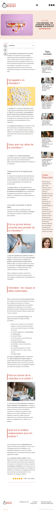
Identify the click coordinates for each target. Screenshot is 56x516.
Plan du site (33, 503)
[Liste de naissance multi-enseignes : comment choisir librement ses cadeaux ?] (47, 116)
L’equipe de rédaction (47, 503)
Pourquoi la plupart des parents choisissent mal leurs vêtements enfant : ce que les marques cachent (47, 105)
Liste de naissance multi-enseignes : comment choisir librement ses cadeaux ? (47, 123)
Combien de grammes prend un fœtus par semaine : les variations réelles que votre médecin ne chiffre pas (47, 162)
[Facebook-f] (51, 5)
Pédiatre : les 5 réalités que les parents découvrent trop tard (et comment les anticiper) (47, 87)
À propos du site (24, 502)
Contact (35, 502)
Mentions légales (46, 502)
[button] (37, 5)
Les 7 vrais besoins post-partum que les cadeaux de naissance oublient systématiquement (47, 69)
